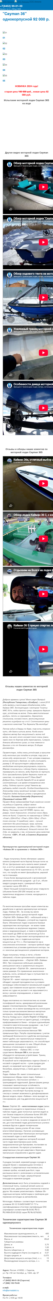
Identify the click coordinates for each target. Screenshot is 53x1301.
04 (4, 70)
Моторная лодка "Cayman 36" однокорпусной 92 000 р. (26, 13)
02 (4, 48)
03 (4, 59)
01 (4, 37)
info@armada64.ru (11, 1290)
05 (4, 80)
